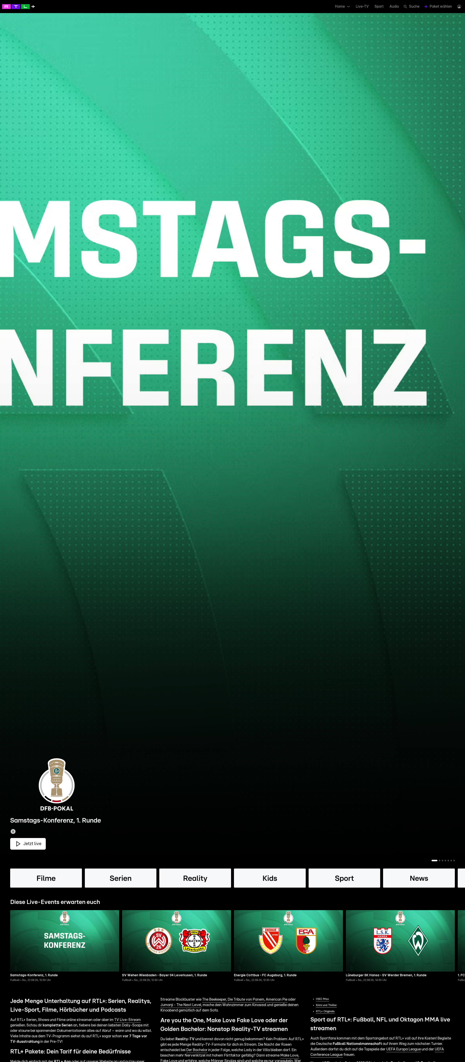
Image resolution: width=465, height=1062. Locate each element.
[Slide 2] (439, 860)
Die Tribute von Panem (246, 999)
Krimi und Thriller (326, 1005)
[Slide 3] (442, 860)
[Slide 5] (448, 860)
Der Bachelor (196, 1050)
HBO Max (322, 999)
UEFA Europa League (403, 1049)
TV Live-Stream (127, 1020)
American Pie (276, 999)
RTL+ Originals (325, 1011)
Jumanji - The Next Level (180, 1005)
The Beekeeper (214, 999)
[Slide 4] (445, 860)
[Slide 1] (434, 860)
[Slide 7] (454, 860)
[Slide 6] (451, 860)
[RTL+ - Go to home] (18, 6)
